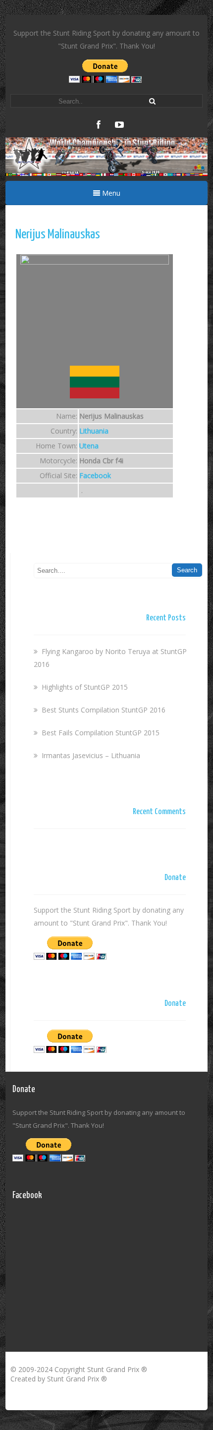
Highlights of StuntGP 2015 (85, 687)
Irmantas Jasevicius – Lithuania (91, 755)
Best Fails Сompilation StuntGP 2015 (101, 732)
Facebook (95, 475)
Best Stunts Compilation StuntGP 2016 (103, 710)
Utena (89, 445)
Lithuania (93, 431)
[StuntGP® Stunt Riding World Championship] (106, 173)
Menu (110, 193)
